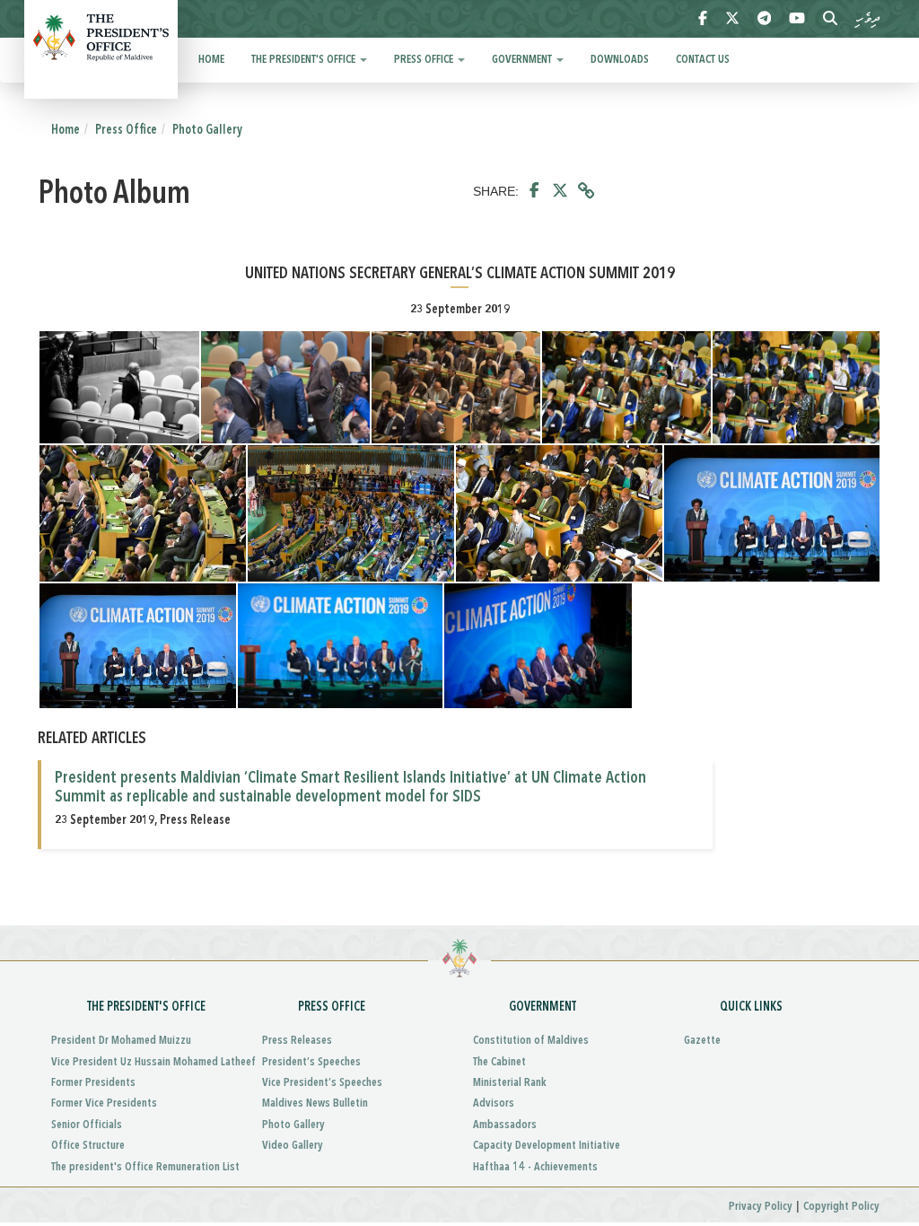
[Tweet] (560, 191)
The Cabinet (499, 1062)
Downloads (620, 60)
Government (523, 60)
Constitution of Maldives (531, 1040)
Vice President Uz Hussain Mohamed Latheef (143, 1062)
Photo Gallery (207, 130)
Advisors (493, 1103)
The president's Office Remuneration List (143, 1167)
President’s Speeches (311, 1062)
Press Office (425, 60)
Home (211, 60)
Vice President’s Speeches (322, 1083)
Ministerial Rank (510, 1083)
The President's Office (304, 60)
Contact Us (703, 60)
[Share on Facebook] (534, 191)
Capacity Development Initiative (546, 1146)
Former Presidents (93, 1083)
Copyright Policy (841, 1207)
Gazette (702, 1040)
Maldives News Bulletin (315, 1103)
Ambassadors (505, 1125)
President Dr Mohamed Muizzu (121, 1040)
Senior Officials (86, 1125)
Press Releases (297, 1040)
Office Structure (88, 1146)
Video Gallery (292, 1146)
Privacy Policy (760, 1207)
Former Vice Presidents (104, 1103)
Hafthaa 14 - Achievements (535, 1167)
